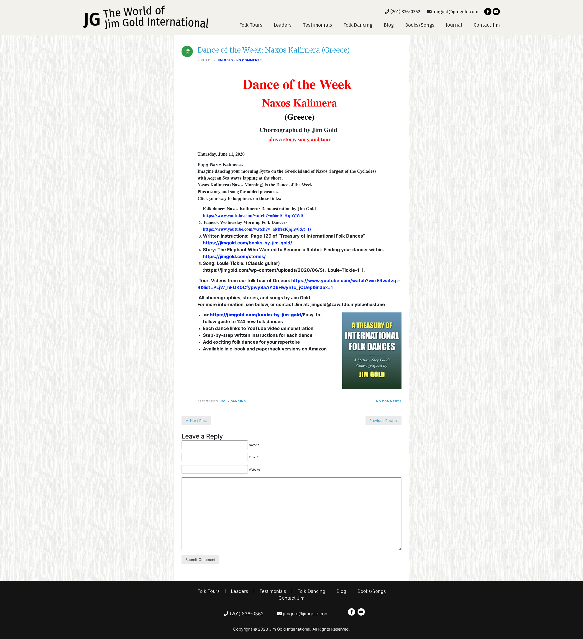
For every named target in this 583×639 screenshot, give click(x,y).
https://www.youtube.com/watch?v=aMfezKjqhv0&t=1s (257, 229)
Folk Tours (250, 25)
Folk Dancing (357, 25)
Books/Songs (419, 25)
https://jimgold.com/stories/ (234, 256)
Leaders (283, 25)
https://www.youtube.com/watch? (235, 215)
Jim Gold (225, 60)
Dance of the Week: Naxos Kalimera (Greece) (273, 50)
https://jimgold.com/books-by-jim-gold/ (247, 243)
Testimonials (317, 25)
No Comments (249, 60)
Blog (389, 25)
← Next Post (196, 420)
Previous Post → (383, 420)
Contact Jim (487, 25)
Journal (454, 25)
